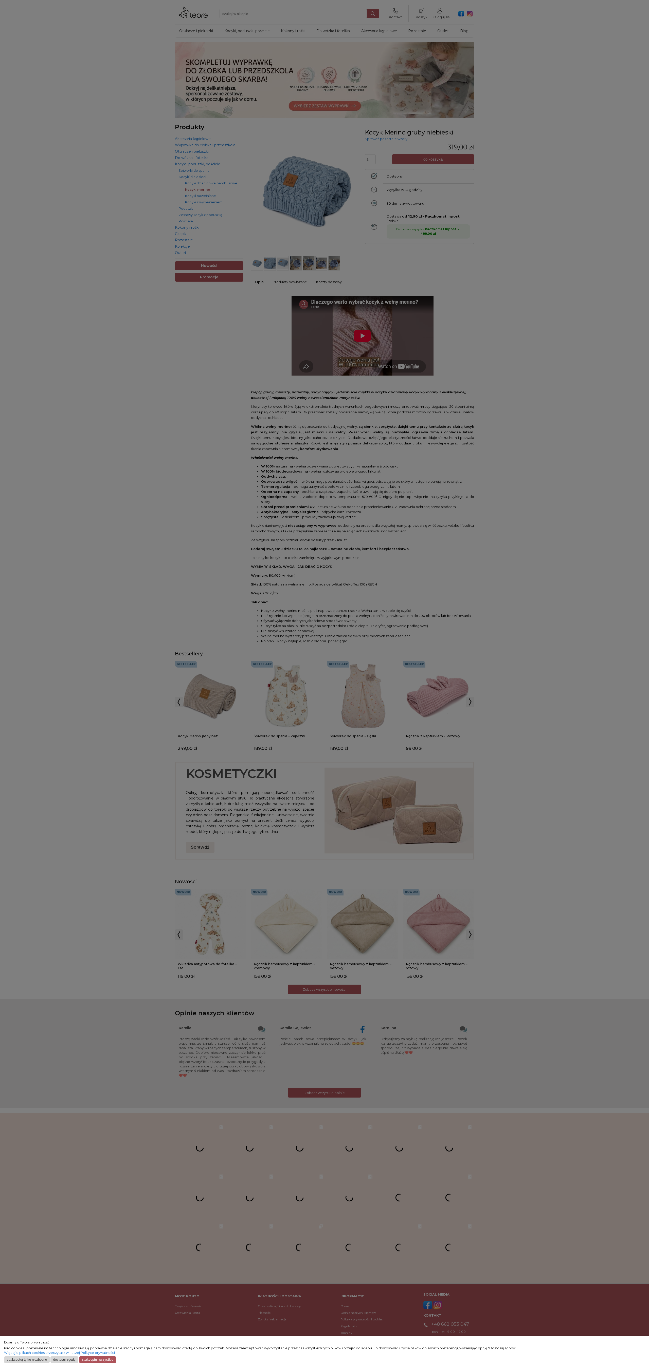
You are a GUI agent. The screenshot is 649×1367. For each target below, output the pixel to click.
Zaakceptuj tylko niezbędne (27, 1359)
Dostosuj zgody (64, 1359)
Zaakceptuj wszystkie (97, 1359)
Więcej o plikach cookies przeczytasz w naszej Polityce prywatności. (60, 1353)
